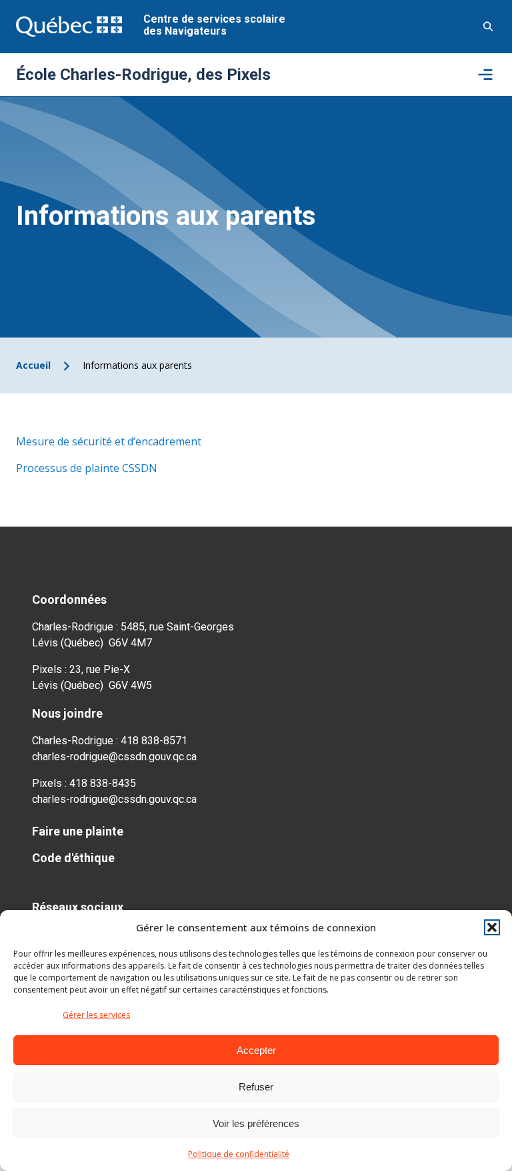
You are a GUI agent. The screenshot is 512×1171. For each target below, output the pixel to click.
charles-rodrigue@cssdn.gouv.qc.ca (114, 756)
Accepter (256, 1050)
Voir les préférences (256, 1123)
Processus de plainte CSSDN (86, 468)
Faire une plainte (77, 831)
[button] (492, 927)
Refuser (256, 1086)
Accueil (33, 365)
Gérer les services (96, 1015)
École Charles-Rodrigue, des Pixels (143, 75)
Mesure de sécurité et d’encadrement (108, 441)
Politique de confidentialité (238, 1154)
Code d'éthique (73, 858)
